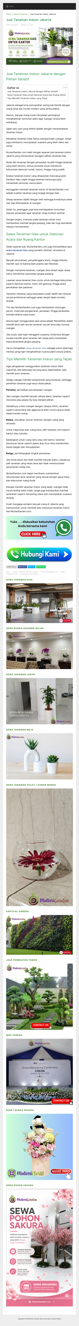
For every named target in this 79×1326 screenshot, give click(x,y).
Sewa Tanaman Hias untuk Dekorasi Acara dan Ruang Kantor (36, 95)
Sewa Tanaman (20, 14)
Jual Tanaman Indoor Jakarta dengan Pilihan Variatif (32, 91)
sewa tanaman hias (36, 348)
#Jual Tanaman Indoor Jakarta (26, 572)
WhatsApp (41, 566)
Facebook (23, 566)
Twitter (32, 566)
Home (8, 14)
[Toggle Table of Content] (64, 87)
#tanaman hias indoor (29, 574)
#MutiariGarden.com (49, 572)
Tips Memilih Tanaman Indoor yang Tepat (27, 98)
